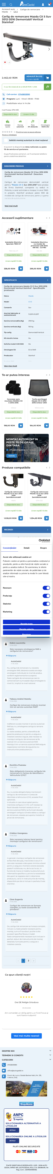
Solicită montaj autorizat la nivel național (28, 140)
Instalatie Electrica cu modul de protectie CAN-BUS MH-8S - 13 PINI (39, 245)
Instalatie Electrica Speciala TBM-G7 (13, 243)
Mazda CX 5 (17, 185)
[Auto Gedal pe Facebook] (26, 1089)
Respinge (26, 634)
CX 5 (30, 302)
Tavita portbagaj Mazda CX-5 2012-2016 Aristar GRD (39, 401)
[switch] (46, 596)
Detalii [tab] (27, 548)
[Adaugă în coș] (20, 268)
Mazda (30, 296)
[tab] (26, 166)
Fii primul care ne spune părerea (28, 132)
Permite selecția (26, 628)
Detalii (12, 1130)
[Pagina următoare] (34, 961)
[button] (48, 48)
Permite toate (27, 623)
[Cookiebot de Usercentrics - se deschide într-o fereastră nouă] (39, 540)
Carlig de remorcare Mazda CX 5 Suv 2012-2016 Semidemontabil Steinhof (39, 494)
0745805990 (24, 94)
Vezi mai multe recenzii (26, 1036)
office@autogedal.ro (17, 450)
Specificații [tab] (10, 280)
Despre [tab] (43, 548)
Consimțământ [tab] (9, 548)
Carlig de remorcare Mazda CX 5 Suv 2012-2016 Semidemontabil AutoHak (13, 494)
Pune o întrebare (9, 135)
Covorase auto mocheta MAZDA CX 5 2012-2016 (14, 401)
